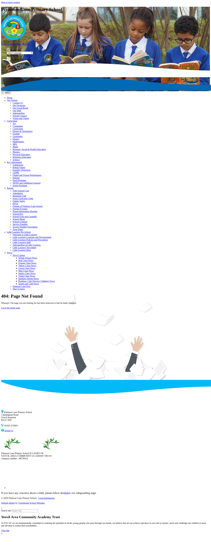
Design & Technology (23, 131)
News (9, 253)
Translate (28, 55)
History (16, 139)
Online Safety (19, 201)
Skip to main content (10, 2)
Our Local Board (20, 108)
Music (15, 147)
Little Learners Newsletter (24, 247)
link (66, 492)
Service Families (20, 224)
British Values (19, 167)
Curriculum (12, 121)
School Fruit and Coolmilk (25, 216)
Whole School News (27, 258)
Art (14, 123)
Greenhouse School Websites (31, 503)
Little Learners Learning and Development (32, 237)
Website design (8, 503)
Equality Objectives (21, 170)
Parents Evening (20, 209)
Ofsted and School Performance (27, 175)
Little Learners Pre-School (19, 232)
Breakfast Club (19, 196)
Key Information (14, 162)
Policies (16, 178)
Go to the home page (10, 308)
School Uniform (20, 222)
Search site (6, 510)
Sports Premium (20, 185)
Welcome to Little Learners (25, 234)
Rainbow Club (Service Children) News (36, 281)
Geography (18, 136)
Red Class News (25, 260)
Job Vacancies (19, 105)
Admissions (18, 165)
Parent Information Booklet (25, 211)
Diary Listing (19, 289)
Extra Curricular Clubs (23, 198)
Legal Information (46, 498)
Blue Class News (26, 271)
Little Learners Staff (22, 242)
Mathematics (18, 141)
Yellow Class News (27, 265)
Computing (18, 126)
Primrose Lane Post (21, 286)
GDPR (16, 172)
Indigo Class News (27, 273)
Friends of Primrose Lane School (27, 206)
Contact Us (18, 103)
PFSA (15, 203)
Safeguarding (19, 113)
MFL (15, 144)
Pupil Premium (19, 180)
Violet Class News (26, 276)
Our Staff (17, 110)
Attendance (18, 193)
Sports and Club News (28, 284)
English (16, 134)
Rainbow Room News (28, 278)
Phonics (16, 152)
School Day (18, 214)
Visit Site (5, 530)
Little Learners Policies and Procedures (30, 240)
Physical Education (21, 154)
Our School (12, 100)
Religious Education (22, 157)
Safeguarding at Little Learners (27, 245)
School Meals (19, 219)
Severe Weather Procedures (25, 227)
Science (16, 159)
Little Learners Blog (22, 250)
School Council (20, 116)
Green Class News (26, 268)
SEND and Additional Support (26, 183)
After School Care (21, 191)
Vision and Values (21, 118)
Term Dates (18, 229)
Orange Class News (27, 263)
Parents (10, 188)
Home (9, 97)
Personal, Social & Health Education (29, 149)
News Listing (19, 255)
